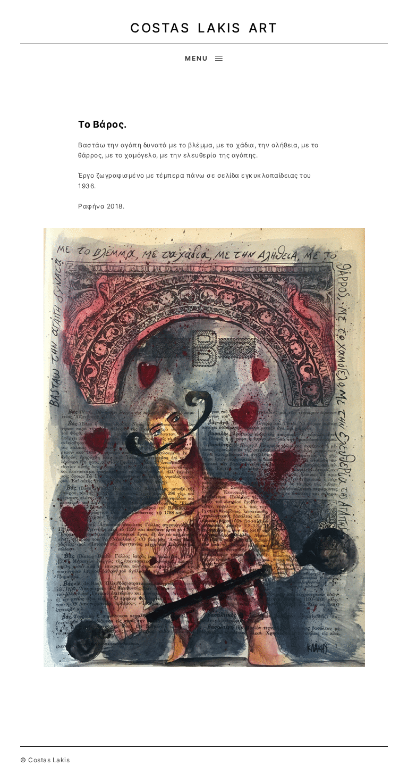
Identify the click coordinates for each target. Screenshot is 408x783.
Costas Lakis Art (204, 28)
